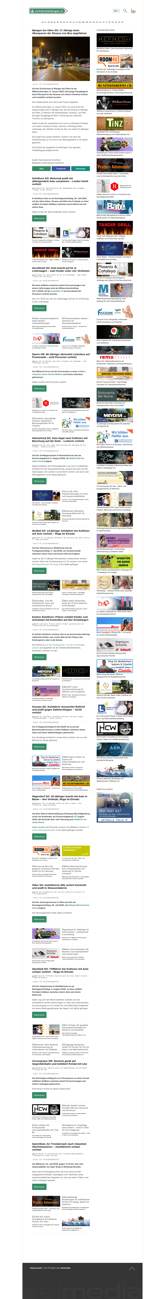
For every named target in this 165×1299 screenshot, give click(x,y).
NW (83, 22)
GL (67, 22)
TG (103, 22)
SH (94, 22)
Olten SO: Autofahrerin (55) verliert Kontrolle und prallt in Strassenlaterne (59, 886)
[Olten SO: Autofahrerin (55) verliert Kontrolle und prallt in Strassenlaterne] (61, 893)
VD (112, 22)
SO (97, 22)
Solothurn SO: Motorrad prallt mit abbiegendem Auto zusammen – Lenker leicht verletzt (60, 181)
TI (106, 22)
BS (58, 22)
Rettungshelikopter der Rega (45, 564)
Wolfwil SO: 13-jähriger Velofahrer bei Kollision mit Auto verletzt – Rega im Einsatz (61, 532)
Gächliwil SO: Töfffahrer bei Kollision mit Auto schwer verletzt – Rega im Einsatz (60, 970)
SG (91, 22)
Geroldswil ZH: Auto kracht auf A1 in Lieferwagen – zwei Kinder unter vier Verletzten (61, 269)
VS (116, 22)
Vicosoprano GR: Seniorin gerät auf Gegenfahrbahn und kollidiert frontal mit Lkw (59, 1062)
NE (80, 22)
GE (64, 22)
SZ (100, 22)
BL (55, 22)
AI (45, 22)
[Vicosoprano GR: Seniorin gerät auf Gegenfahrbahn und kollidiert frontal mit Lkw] (61, 1069)
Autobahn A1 (57, 291)
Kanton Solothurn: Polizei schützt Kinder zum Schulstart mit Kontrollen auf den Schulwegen (60, 618)
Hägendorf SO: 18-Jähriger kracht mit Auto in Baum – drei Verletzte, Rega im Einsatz (59, 798)
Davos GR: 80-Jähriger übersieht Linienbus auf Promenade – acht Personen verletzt (61, 355)
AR (49, 22)
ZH (119, 22)
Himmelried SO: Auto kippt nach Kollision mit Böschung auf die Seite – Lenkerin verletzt (60, 439)
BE (52, 22)
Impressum (36, 1268)
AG (43, 22)
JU (74, 22)
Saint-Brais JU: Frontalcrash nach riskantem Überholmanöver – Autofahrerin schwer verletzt (59, 1146)
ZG (122, 22)
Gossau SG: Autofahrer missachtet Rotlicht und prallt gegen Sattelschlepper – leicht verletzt (58, 709)
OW (87, 22)
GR (70, 22)
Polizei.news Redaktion (51, 84)
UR (109, 22)
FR (61, 22)
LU (77, 22)
